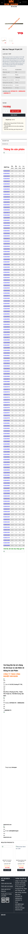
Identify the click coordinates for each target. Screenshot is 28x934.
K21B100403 (6, 277)
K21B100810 (6, 431)
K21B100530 (6, 327)
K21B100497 (6, 303)
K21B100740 (6, 397)
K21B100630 (6, 368)
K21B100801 (6, 423)
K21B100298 (6, 223)
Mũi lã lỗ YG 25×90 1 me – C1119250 (7, 861)
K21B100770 (6, 405)
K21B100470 (6, 295)
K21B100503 (6, 319)
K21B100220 (6, 184)
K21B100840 (6, 438)
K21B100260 (6, 210)
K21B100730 (6, 394)
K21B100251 (6, 202)
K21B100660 (6, 376)
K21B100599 (6, 350)
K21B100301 (6, 230)
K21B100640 (6, 371)
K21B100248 (6, 194)
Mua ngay (14, 115)
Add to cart (16, 111)
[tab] (14, 140)
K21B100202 (6, 176)
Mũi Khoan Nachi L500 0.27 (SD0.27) (21, 861)
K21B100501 (6, 314)
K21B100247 (6, 191)
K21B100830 (6, 436)
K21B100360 (6, 251)
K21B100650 (6, 373)
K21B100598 (6, 347)
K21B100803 (6, 428)
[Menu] (2, 2)
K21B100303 (6, 235)
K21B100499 (6, 308)
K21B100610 (6, 363)
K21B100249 (6, 196)
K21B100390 (6, 259)
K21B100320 (6, 241)
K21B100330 (6, 243)
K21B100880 (6, 449)
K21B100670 (6, 379)
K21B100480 (6, 298)
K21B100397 (6, 261)
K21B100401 (6, 272)
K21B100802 (6, 425)
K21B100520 (6, 324)
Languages (24, 1)
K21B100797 (6, 412)
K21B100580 (6, 340)
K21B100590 (6, 342)
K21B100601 (6, 355)
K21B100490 (6, 301)
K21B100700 (6, 386)
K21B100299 (6, 225)
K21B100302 (6, 233)
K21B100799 (6, 418)
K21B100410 (6, 280)
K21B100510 (6, 321)
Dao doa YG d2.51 (9, 57)
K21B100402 (6, 275)
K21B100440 (6, 288)
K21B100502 (6, 316)
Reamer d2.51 (13, 66)
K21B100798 (6, 415)
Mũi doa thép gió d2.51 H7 (15, 60)
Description (5, 140)
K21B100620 (6, 366)
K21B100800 (6, 420)
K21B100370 (6, 254)
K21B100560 (6, 334)
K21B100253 (6, 207)
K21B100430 (6, 285)
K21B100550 (6, 332)
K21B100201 (6, 173)
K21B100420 (6, 282)
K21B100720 (6, 392)
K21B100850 (6, 441)
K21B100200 (6, 170)
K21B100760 (6, 402)
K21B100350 (6, 249)
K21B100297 (6, 220)
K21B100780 (6, 407)
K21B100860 (6, 444)
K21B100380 (6, 256)
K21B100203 (6, 178)
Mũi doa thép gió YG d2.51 (17, 61)
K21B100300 (6, 228)
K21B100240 (6, 189)
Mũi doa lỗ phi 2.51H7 (15, 58)
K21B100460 (6, 293)
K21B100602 (6, 358)
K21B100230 (6, 186)
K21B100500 (6, 311)
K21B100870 (6, 446)
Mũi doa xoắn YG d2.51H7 (11, 64)
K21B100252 (6, 204)
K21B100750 (6, 399)
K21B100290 (6, 217)
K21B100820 (6, 433)
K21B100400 (6, 269)
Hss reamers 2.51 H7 (17, 57)
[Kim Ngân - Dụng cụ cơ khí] (11, 2)
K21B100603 (6, 360)
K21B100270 (6, 212)
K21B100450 (6, 290)
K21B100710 (6, 389)
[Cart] (20, 2)
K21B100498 (6, 306)
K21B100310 (6, 238)
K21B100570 (6, 337)
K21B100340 (6, 246)
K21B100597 (6, 345)
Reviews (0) (5, 144)
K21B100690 (6, 384)
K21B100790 (6, 410)
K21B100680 (6, 381)
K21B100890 (6, 451)
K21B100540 (6, 329)
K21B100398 (6, 264)
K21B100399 (6, 267)
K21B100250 (6, 199)
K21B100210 (6, 181)
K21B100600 (6, 353)
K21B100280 (6, 215)
